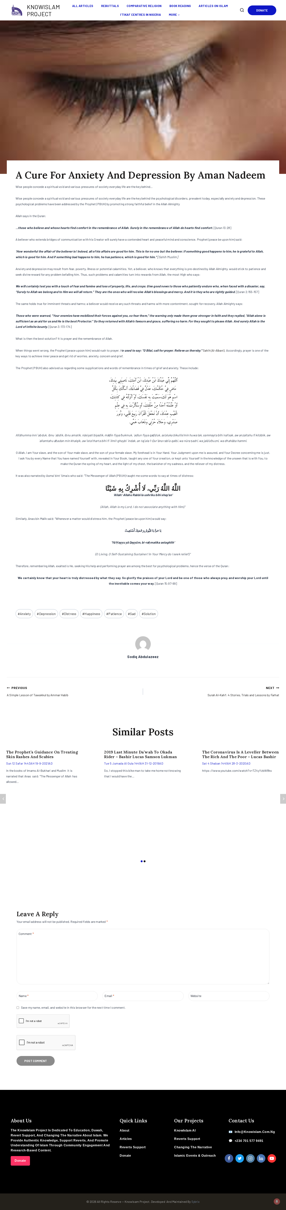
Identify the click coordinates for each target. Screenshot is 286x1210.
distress (69, 614)
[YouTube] (272, 1158)
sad (132, 614)
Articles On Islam (213, 6)
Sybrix (195, 1201)
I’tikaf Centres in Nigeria (140, 14)
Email (109, 996)
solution (149, 614)
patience (114, 614)
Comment (26, 933)
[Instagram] (250, 1158)
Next (283, 799)
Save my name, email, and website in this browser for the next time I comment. (73, 1007)
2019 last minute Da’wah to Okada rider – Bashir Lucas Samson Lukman (140, 754)
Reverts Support (133, 1147)
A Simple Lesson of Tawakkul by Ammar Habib (37, 691)
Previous (3, 799)
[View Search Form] (242, 10)
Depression (46, 614)
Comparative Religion (144, 6)
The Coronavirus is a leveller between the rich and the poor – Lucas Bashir (240, 754)
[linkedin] (261, 1158)
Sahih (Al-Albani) (214, 350)
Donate (262, 10)
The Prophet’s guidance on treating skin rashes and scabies (42, 754)
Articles (126, 1138)
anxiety (24, 614)
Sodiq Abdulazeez (143, 656)
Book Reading (180, 6)
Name (24, 996)
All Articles (82, 6)
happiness (91, 614)
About (124, 1130)
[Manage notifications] (277, 1201)
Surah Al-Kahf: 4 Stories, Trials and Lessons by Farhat (243, 691)
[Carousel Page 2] (144, 861)
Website (195, 996)
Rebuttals (110, 6)
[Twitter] (239, 1158)
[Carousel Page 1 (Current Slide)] (141, 861)
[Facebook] (229, 1158)
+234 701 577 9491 (249, 1140)
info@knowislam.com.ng (255, 1131)
